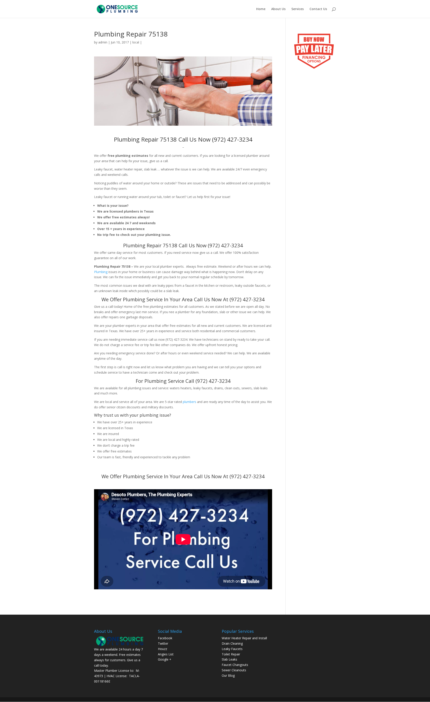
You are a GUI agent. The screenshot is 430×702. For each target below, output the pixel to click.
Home (260, 9)
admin (102, 42)
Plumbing (101, 272)
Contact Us (318, 9)
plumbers (189, 402)
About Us (278, 9)
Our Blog (228, 675)
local (135, 42)
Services (297, 9)
